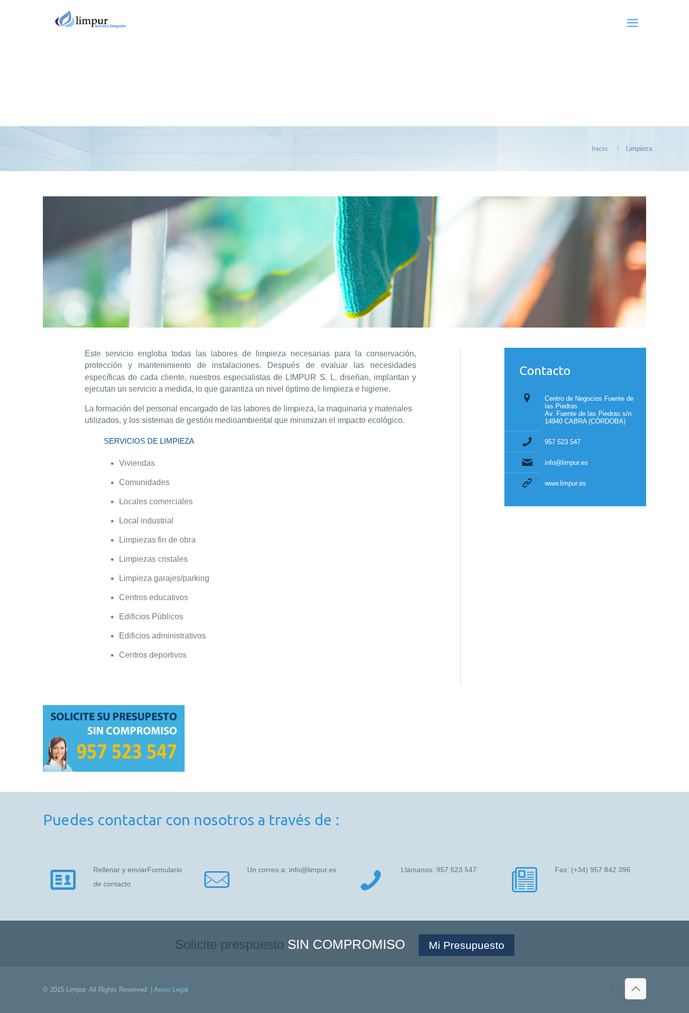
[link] (114, 738)
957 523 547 (563, 442)
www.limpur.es (565, 483)
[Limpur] (92, 23)
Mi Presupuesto (466, 945)
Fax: (563, 870)
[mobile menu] (632, 23)
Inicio (599, 148)
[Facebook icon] (611, 989)
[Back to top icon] (635, 988)
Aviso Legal (171, 989)
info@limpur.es (566, 462)
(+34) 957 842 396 (600, 870)
